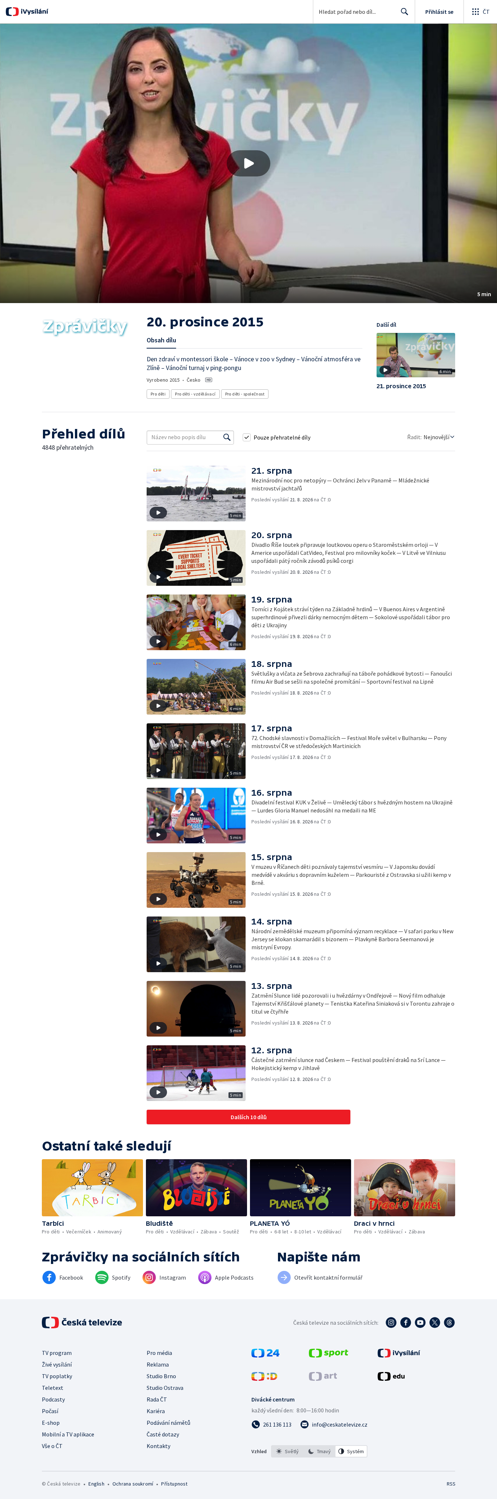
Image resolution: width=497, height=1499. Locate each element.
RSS (451, 1483)
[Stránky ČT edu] (391, 1378)
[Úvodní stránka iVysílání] (33, 11)
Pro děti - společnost (245, 394)
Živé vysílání (57, 1364)
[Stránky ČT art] (323, 1378)
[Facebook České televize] (405, 1322)
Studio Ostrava (165, 1387)
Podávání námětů (168, 1422)
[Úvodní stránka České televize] (82, 1322)
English (96, 1483)
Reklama (158, 1364)
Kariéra (156, 1411)
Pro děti (158, 394)
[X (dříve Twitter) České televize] (435, 1322)
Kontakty (158, 1446)
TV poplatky (57, 1376)
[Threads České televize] (449, 1322)
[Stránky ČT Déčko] (264, 1378)
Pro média (159, 1352)
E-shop (51, 1422)
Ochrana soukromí (132, 1483)
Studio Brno (161, 1376)
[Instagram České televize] (391, 1322)
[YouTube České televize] (420, 1322)
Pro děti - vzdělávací (195, 394)
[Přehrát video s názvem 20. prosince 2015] (248, 163)
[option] (287, 1451)
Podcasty (53, 1399)
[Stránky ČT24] (265, 1355)
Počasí (50, 1411)
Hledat (404, 11)
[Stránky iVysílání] (399, 1355)
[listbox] (319, 1451)
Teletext (52, 1387)
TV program (57, 1352)
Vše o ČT (52, 1446)
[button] (248, 163)
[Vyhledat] (227, 437)
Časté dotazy (163, 1434)
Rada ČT (157, 1399)
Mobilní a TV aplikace (68, 1434)
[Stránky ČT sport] (328, 1355)
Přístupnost (174, 1483)
